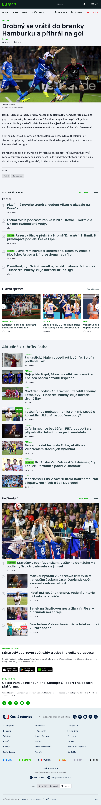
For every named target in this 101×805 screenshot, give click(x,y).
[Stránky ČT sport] (25, 760)
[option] (42, 786)
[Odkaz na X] (16, 703)
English (23, 799)
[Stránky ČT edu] (94, 760)
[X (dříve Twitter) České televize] (90, 717)
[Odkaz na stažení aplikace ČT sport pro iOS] (10, 669)
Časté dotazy (9, 752)
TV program (8, 725)
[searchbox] (68, 4)
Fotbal (5, 20)
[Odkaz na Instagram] (4, 703)
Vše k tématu (93, 289)
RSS (96, 799)
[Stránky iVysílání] (44, 760)
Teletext (7, 736)
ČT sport (5, 39)
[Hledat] (84, 4)
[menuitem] (5, 12)
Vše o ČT (39, 752)
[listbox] (54, 786)
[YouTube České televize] (85, 717)
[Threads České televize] (96, 717)
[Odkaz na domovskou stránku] (13, 4)
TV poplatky (40, 730)
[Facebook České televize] (80, 717)
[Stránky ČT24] (7, 760)
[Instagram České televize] (75, 717)
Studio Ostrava (42, 736)
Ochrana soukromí (36, 799)
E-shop (6, 746)
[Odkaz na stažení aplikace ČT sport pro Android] (27, 669)
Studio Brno (72, 730)
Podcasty (71, 736)
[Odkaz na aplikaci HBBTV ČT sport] (45, 669)
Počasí (38, 741)
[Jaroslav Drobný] (50, 74)
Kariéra (70, 741)
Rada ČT (7, 741)
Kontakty (71, 752)
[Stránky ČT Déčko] (62, 760)
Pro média (40, 725)
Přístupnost (51, 799)
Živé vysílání (72, 725)
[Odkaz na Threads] (28, 703)
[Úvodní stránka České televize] (18, 717)
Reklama (7, 730)
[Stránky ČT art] (78, 760)
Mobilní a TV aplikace (76, 746)
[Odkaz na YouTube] (22, 703)
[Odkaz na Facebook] (10, 703)
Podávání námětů (43, 746)
